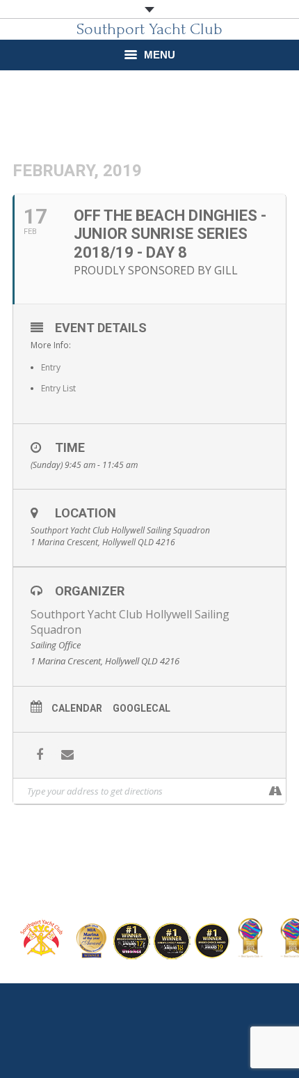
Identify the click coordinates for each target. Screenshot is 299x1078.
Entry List (58, 388)
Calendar (76, 708)
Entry (50, 367)
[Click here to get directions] (275, 791)
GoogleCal (141, 708)
